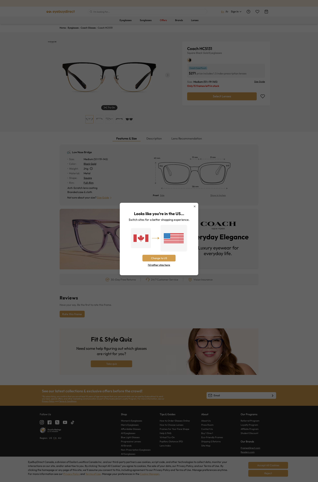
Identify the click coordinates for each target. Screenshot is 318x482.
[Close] (194, 206)
